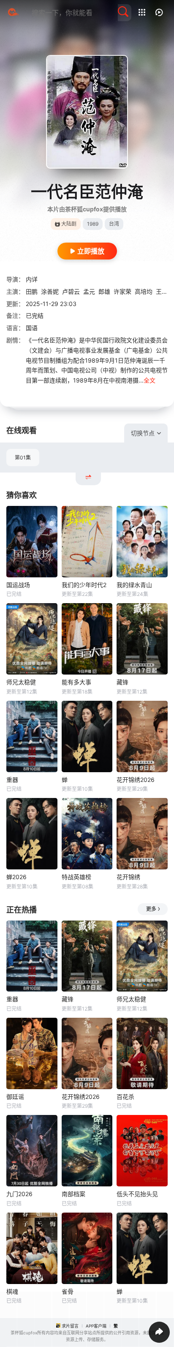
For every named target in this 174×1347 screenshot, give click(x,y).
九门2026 (19, 1193)
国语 (32, 327)
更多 (151, 909)
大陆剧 (68, 224)
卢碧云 (71, 291)
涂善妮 (50, 291)
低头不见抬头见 (137, 1193)
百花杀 (125, 1096)
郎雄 (104, 291)
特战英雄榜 (76, 876)
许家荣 (122, 291)
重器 (12, 779)
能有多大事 (76, 682)
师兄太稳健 (21, 682)
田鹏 (32, 291)
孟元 (89, 291)
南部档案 (73, 1193)
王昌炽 (165, 291)
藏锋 (122, 682)
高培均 (143, 291)
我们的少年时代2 (84, 584)
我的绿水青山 (134, 584)
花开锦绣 (128, 876)
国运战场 (18, 584)
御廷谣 (15, 1096)
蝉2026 (16, 876)
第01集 (23, 457)
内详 (32, 279)
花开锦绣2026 (136, 779)
